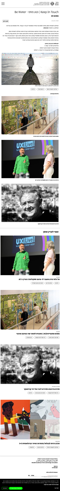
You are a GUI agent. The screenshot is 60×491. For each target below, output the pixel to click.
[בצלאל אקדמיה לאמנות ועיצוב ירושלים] (46, 4)
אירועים (33, 89)
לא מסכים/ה (5, 488)
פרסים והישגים (40, 447)
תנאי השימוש (45, 476)
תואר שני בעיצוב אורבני (53, 337)
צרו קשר (56, 466)
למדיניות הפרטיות (49, 476)
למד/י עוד (57, 488)
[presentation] (30, 115)
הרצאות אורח (41, 89)
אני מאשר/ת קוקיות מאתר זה (15, 488)
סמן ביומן (5, 21)
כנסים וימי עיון (49, 283)
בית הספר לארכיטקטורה (40, 337)
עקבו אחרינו (55, 467)
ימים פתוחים (29, 337)
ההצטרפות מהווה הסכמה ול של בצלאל (49, 476)
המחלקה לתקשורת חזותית (52, 447)
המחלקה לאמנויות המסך (52, 89)
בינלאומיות (31, 447)
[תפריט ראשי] (3, 4)
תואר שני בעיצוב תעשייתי (37, 283)
